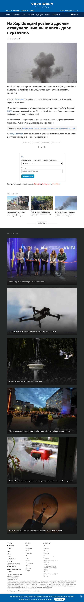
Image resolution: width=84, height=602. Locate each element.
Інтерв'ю (10, 548)
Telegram (37, 184)
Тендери (46, 558)
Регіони (31, 15)
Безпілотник (26, 142)
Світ (24, 15)
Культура (39, 15)
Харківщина (45, 142)
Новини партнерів (13, 564)
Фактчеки (28, 556)
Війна (8, 15)
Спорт (47, 15)
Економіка (16, 15)
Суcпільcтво (29, 563)
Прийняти (59, 599)
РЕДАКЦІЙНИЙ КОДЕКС (51, 574)
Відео (9, 553)
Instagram (46, 184)
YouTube (55, 184)
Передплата (47, 551)
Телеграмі (19, 99)
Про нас (46, 546)
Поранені (36, 142)
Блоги (9, 556)
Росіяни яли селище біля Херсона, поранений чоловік (48, 128)
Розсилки (46, 576)
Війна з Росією (56, 142)
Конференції (11, 566)
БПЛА (9, 111)
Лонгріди (10, 561)
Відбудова (29, 548)
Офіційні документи (14, 569)
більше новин (42, 223)
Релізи (9, 571)
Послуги (9, 10)
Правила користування (50, 556)
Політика (28, 551)
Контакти (46, 548)
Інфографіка (11, 559)
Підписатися (28, 176)
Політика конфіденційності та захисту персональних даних (50, 567)
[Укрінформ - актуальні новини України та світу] (42, 4)
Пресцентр (24, 10)
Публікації (10, 546)
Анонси (32, 10)
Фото (9, 551)
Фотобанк (16, 10)
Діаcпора (28, 568)
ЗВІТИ (45, 571)
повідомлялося (16, 134)
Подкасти (10, 543)
